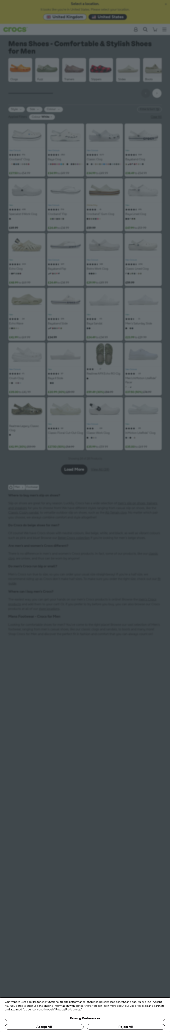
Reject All (125, 1027)
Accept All (44, 1027)
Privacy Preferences (85, 1018)
